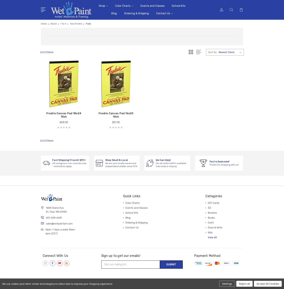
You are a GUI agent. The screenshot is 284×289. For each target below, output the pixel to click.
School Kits (178, 5)
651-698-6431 (54, 217)
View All (212, 237)
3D (209, 207)
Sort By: (212, 52)
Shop (102, 5)
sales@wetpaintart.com (59, 223)
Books (211, 217)
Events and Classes (153, 5)
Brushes (212, 212)
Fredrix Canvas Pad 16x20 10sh (116, 115)
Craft (211, 222)
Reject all (244, 284)
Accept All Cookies (268, 284)
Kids (210, 232)
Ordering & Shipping (136, 13)
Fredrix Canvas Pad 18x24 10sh (63, 115)
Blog (114, 13)
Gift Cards (213, 202)
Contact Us (163, 13)
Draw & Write (215, 227)
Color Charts (122, 5)
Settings (227, 284)
